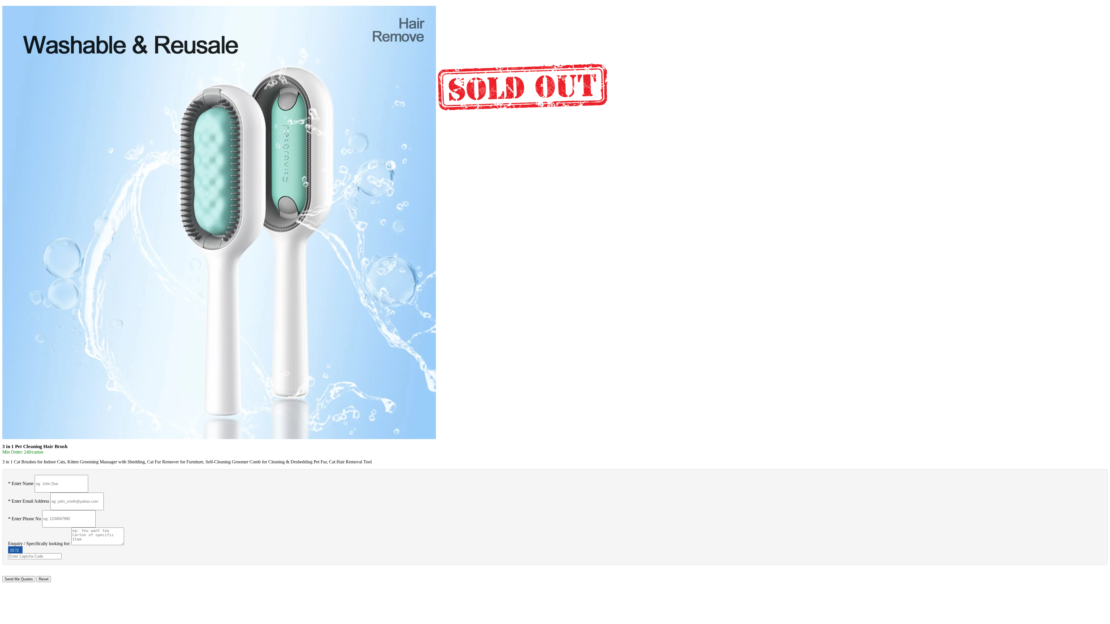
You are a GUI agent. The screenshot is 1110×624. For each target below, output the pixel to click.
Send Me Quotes (19, 579)
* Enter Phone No (24, 518)
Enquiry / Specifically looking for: (39, 543)
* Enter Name (21, 483)
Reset (44, 579)
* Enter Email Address (28, 501)
